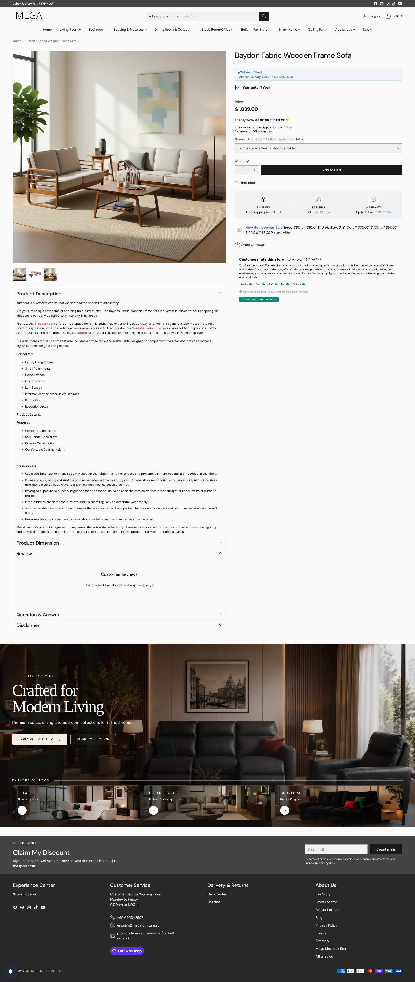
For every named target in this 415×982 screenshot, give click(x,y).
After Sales (324, 956)
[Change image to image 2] (35, 274)
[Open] (10, 971)
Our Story (323, 894)
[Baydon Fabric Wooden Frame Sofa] (119, 157)
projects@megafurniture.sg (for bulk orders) (146, 936)
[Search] (264, 16)
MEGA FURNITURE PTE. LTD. (44, 971)
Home (17, 41)
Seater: (269, 139)
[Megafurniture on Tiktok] (394, 4)
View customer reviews (259, 299)
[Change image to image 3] (50, 274)
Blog (319, 917)
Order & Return (253, 244)
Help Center (217, 894)
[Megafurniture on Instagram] (388, 4)
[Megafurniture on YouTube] (400, 4)
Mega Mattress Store (332, 948)
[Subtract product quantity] (239, 170)
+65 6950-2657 (130, 917)
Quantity (242, 160)
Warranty (384, 212)
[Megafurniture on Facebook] (376, 4)
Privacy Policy (327, 925)
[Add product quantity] (255, 170)
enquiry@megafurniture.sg (138, 925)
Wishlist (214, 902)
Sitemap (322, 941)
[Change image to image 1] (19, 274)
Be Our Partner (327, 910)
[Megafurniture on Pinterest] (382, 4)
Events (321, 933)
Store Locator (326, 902)
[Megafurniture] (29, 16)
